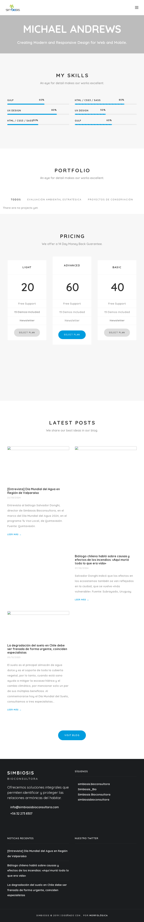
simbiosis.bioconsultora (94, 784)
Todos (16, 199)
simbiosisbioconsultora (93, 799)
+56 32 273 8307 (21, 813)
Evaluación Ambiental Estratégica (54, 199)
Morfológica (98, 915)
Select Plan (27, 332)
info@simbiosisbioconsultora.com (34, 807)
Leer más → (14, 534)
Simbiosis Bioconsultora (93, 794)
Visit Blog (72, 735)
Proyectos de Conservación (110, 199)
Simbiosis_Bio (87, 789)
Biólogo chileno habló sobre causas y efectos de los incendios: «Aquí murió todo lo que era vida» (102, 559)
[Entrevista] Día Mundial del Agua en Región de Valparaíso (33, 490)
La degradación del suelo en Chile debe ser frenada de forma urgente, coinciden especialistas (37, 648)
